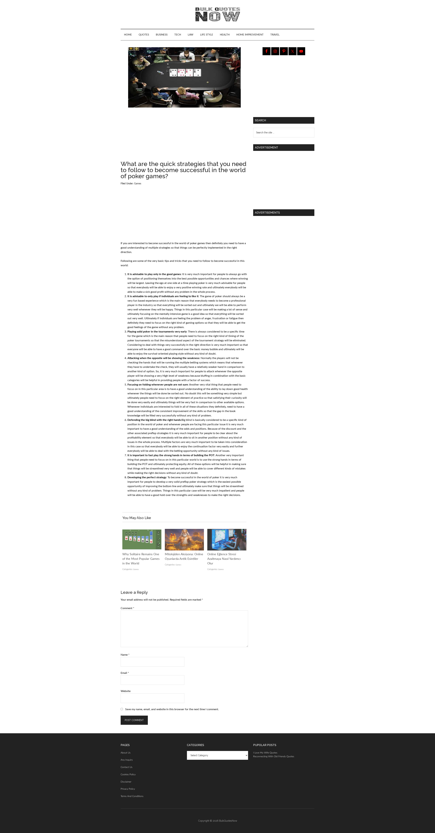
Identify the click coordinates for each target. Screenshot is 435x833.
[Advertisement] (184, 135)
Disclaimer (126, 782)
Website (125, 691)
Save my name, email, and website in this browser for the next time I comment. (172, 709)
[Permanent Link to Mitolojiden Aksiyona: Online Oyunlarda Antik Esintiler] (184, 531)
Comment (127, 608)
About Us (125, 753)
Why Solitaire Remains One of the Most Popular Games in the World (141, 559)
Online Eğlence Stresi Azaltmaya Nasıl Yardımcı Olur (224, 559)
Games (137, 183)
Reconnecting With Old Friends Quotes (273, 756)
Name (125, 654)
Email (125, 673)
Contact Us (126, 767)
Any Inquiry (127, 760)
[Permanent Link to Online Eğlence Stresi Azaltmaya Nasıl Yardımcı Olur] (226, 531)
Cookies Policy (128, 774)
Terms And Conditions (132, 796)
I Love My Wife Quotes (265, 753)
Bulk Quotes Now (217, 14)
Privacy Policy (128, 789)
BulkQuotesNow (228, 820)
